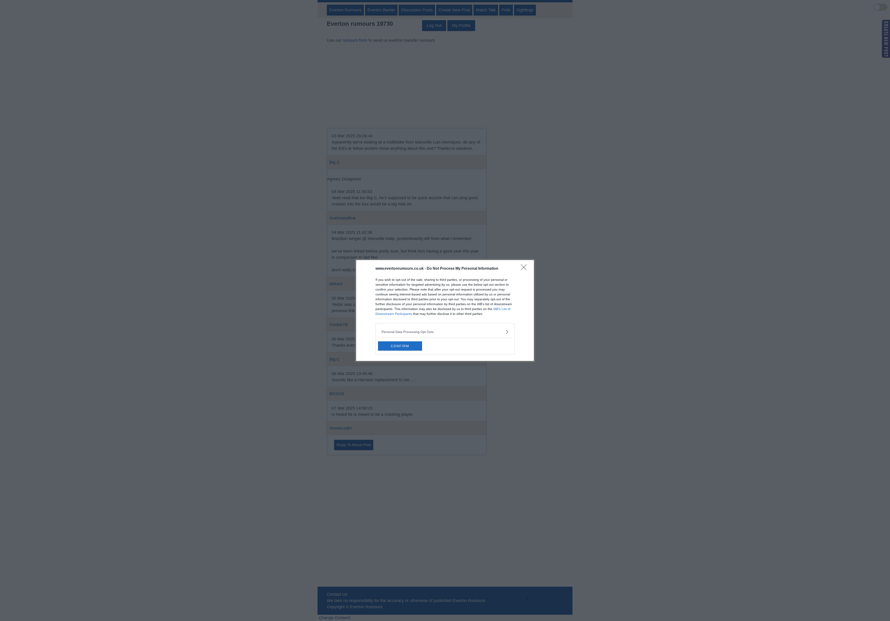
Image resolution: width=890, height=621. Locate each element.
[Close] (525, 268)
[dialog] (445, 310)
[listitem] (445, 331)
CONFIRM (400, 346)
